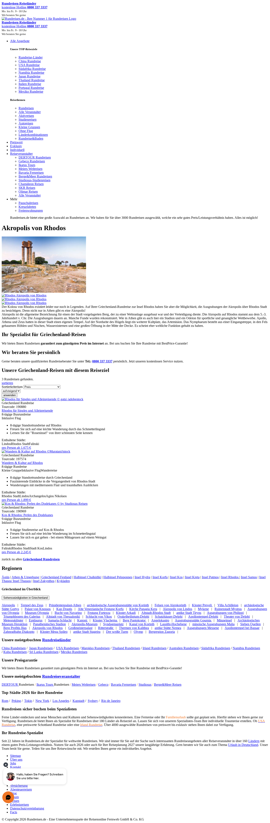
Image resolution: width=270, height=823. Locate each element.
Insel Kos (176, 577)
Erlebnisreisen (19, 804)
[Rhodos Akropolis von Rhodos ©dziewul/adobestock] (135, 297)
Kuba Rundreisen (15, 652)
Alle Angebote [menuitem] (20, 41)
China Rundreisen (14, 648)
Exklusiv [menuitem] (16, 146)
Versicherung (19, 785)
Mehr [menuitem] (13, 199)
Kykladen (63, 581)
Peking (16, 701)
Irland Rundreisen (154, 648)
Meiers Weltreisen (84, 684)
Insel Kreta (192, 577)
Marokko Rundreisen (95, 648)
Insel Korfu (160, 577)
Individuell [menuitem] (17, 150)
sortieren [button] (7, 383)
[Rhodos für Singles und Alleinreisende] (42, 399)
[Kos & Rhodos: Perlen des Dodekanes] (45, 503)
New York (42, 701)
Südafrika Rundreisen (215, 648)
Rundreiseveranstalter (61, 676)
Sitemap (15, 756)
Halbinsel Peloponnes (117, 577)
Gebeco (103, 684)
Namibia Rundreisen (246, 648)
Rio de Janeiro (110, 701)
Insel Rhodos (230, 577)
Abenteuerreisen (21, 789)
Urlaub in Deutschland (243, 745)
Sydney (93, 701)
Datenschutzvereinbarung (27, 808)
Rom (5, 701)
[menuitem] (26, 108)
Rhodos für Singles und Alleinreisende (27, 410)
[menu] (135, 129)
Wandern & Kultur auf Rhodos (22, 463)
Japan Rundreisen (41, 648)
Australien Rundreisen (184, 648)
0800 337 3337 (102, 361)
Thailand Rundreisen (126, 648)
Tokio (28, 701)
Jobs (13, 763)
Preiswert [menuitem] (16, 142)
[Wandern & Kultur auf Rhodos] (36, 451)
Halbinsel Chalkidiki (87, 577)
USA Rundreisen (67, 648)
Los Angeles (61, 701)
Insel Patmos (210, 577)
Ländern (253, 741)
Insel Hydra (142, 577)
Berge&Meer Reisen (167, 684)
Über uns (16, 759)
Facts (13, 812)
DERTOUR (10, 684)
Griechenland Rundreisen (41, 559)
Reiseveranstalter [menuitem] (21, 153)
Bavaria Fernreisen (123, 684)
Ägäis (5, 577)
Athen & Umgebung (25, 577)
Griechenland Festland (56, 577)
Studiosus (145, 684)
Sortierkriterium (12, 387)
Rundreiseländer (56, 640)
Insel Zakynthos (43, 581)
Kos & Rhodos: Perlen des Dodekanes (27, 515)
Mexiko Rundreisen (74, 652)
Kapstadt (78, 701)
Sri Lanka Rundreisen (43, 652)
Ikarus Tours (45, 684)
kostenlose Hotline (24, 7)
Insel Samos (249, 577)
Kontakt (15, 767)
